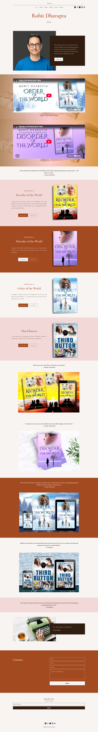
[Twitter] (79, 7)
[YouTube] (84, 7)
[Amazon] (75, 7)
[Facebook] (77, 7)
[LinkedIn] (82, 7)
